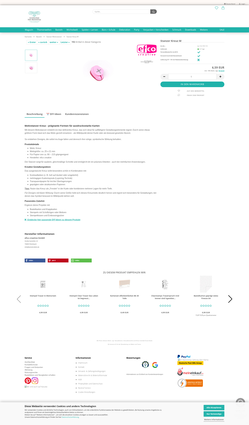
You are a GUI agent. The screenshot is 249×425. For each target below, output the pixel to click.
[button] (223, 8)
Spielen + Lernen (90, 29)
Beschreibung (35, 114)
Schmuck (176, 29)
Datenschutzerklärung (70, 417)
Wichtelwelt (72, 29)
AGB (80, 379)
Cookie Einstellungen (86, 392)
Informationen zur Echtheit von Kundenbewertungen (144, 374)
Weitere (204, 29)
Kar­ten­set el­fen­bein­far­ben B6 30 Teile (124, 297)
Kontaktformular (31, 365)
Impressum (82, 363)
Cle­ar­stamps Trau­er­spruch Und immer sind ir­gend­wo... (165, 297)
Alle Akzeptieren (214, 407)
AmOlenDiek (30, 362)
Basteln (59, 29)
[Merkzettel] (216, 8)
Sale (222, 29)
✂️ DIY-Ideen (53, 114)
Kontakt (81, 367)
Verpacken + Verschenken (155, 29)
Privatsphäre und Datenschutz (90, 383)
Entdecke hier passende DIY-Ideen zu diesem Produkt (53, 220)
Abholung (28, 370)
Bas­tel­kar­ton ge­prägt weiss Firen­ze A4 (206, 297)
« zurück (42, 42)
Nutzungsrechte (31, 372)
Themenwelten (44, 29)
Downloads (190, 29)
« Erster (32, 42)
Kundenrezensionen (77, 114)
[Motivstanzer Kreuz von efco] (98, 73)
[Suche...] (153, 11)
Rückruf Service (84, 388)
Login (242, 4)
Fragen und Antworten (34, 367)
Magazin (29, 29)
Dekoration (124, 29)
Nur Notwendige (214, 414)
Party (136, 29)
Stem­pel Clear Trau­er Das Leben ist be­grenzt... (84, 297)
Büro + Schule (108, 29)
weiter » (54, 42)
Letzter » (65, 42)
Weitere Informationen (214, 419)
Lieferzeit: (163, 49)
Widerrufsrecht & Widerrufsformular (92, 375)
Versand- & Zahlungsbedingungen (92, 371)
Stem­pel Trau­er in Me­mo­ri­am (43, 296)
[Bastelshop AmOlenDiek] (34, 16)
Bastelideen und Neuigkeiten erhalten (40, 375)
